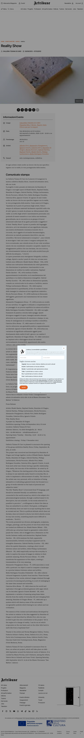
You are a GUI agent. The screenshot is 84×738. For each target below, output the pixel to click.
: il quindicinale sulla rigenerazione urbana (35, 369)
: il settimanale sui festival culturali (32, 376)
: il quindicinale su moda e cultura (32, 371)
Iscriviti (24, 387)
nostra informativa (43, 380)
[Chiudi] (64, 348)
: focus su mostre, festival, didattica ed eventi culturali (38, 364)
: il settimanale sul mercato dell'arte (33, 366)
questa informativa (57, 381)
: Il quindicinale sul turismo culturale (32, 374)
